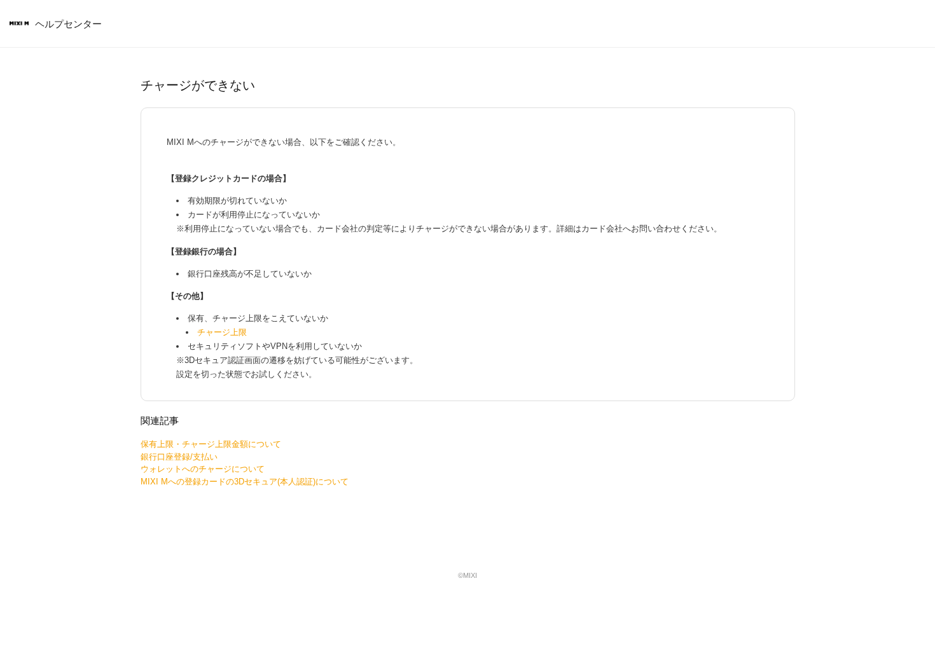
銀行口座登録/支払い (179, 457)
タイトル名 (19, 24)
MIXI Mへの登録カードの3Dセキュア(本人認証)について (245, 481)
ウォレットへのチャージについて (203, 469)
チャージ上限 (222, 332)
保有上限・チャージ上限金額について (211, 444)
